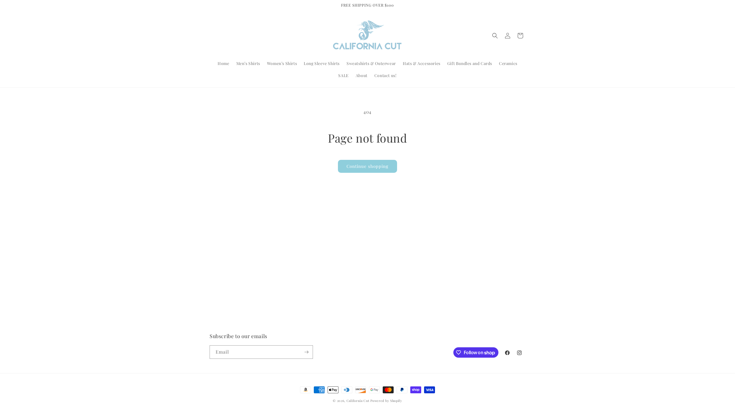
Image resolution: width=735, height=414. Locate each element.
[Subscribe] (306, 352)
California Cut (359, 400)
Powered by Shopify (386, 400)
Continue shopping (367, 166)
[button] (495, 35)
